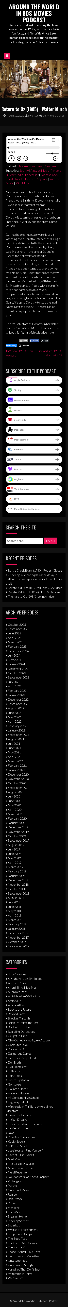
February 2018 (17, 924)
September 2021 (18, 734)
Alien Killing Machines (22, 987)
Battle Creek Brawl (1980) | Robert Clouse (35, 570)
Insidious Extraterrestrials (25, 1124)
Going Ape (14, 1084)
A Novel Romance (19, 983)
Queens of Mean (18, 1190)
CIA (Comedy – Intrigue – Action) (29, 1040)
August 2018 (16, 898)
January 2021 (16, 770)
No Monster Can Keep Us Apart (28, 1177)
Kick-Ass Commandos (21, 1137)
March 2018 (15, 920)
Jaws (11, 1133)
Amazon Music (40, 170)
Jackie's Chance (18, 1128)
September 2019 (18, 840)
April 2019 (14, 862)
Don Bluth (14, 1062)
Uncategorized (17, 1260)
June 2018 (14, 906)
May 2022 (14, 717)
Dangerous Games (19, 1053)
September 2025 (18, 629)
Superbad (14, 1225)
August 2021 (16, 739)
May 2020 (14, 805)
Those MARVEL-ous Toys (24, 1252)
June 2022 (14, 712)
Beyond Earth (16, 1014)
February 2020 (17, 818)
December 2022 (18, 699)
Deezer (30, 179)
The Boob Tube (17, 1238)
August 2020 (16, 792)
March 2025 (15, 642)
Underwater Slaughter (22, 1265)
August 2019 (16, 845)
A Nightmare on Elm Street (25, 978)
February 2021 (17, 765)
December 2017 (18, 933)
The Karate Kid (17, 1247)
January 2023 (16, 695)
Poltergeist (15, 1181)
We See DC (15, 1278)
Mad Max (14, 1159)
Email (9, 179)
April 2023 (14, 686)
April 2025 (14, 638)
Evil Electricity (17, 1067)
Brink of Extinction (19, 1027)
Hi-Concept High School (23, 1097)
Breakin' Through (19, 1018)
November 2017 (18, 937)
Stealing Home (17, 1216)
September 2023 (18, 677)
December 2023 (18, 668)
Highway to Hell (18, 1102)
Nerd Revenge (17, 1172)
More (25, 183)
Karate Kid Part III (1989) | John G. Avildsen (35, 588)
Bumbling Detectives (21, 1031)
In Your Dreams (17, 1119)
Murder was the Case (21, 1168)
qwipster (33, 115)
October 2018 (17, 889)
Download (50, 166)
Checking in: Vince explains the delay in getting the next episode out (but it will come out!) (34, 579)
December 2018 (18, 880)
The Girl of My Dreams (22, 1243)
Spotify (24, 170)
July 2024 (14, 655)
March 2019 (15, 867)
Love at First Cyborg (21, 1154)
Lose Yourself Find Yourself (25, 1150)
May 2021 (14, 752)
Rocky (12, 1203)
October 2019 (17, 836)
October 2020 (17, 783)
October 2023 (17, 673)
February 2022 (17, 726)
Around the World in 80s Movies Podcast (34, 13)
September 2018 (18, 893)
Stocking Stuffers (19, 1221)
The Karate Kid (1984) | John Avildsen (31, 596)
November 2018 (18, 884)
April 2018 (14, 915)
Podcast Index (49, 175)
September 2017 (18, 946)
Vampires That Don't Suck (24, 1269)
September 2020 (18, 787)
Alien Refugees (18, 992)
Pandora (56, 170)
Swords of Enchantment (23, 1229)
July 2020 (14, 796)
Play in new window (29, 166)
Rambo (12, 1194)
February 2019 (17, 871)
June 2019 (14, 853)
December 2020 (18, 774)
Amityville (14, 1000)
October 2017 (17, 942)
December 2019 (18, 827)
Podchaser (32, 175)
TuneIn (19, 179)
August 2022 (16, 708)
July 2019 (14, 849)
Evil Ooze (14, 1071)
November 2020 (18, 779)
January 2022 (16, 730)
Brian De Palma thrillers (23, 1022)
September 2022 (18, 704)
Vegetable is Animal (20, 1273)
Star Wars (14, 1212)
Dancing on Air (17, 1049)
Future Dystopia (18, 1080)
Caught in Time (17, 1036)
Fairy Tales (15, 1075)
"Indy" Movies (17, 974)
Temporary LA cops (20, 1234)
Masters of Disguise (21, 1163)
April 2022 (14, 721)
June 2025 (14, 633)
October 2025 (17, 624)
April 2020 (14, 809)
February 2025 (17, 646)
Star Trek (13, 1207)
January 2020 (16, 823)
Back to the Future (19, 1009)
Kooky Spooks (17, 1141)
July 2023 (14, 682)
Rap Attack (15, 1199)
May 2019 (14, 858)
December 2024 (18, 651)
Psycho (12, 1185)
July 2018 (14, 902)
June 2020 (14, 801)
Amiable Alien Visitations (24, 996)
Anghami (42, 179)
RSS (17, 183)
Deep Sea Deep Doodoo (23, 1058)
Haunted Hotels (18, 1089)
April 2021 (14, 757)
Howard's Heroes (19, 1115)
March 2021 (15, 761)
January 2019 (16, 876)
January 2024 (16, 664)
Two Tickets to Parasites (23, 1256)
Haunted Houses (18, 1093)
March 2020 (15, 814)
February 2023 (17, 690)
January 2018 (16, 928)
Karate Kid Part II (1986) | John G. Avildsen (34, 592)
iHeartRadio (15, 175)
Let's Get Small (17, 1146)
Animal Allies (16, 1005)
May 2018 (14, 911)
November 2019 (18, 831)
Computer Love (18, 1045)
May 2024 (14, 660)
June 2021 (14, 748)
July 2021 (14, 743)
